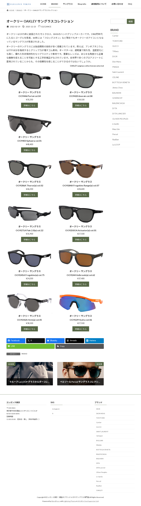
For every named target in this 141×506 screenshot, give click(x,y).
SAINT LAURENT (102, 432)
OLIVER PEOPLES (120, 118)
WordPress (55, 501)
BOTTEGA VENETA (121, 82)
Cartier (115, 36)
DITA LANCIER (119, 113)
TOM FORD (117, 41)
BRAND (24, 354)
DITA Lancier (100, 468)
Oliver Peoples (101, 472)
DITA (114, 108)
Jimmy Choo (117, 87)
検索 (130, 21)
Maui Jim (116, 129)
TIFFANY (99, 436)
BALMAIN (116, 93)
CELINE (115, 77)
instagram (56, 409)
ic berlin (115, 124)
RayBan (115, 139)
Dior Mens (116, 61)
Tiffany (115, 51)
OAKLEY (99, 490)
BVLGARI (99, 440)
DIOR (114, 56)
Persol (115, 134)
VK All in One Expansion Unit (88, 501)
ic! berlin (99, 477)
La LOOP (116, 144)
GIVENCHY (117, 98)
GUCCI (115, 46)
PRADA (115, 67)
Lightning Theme (70, 501)
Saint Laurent (118, 72)
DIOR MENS (100, 413)
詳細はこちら (29, 105)
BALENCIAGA (118, 103)
